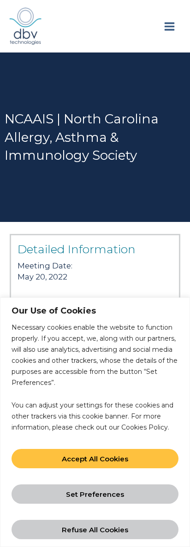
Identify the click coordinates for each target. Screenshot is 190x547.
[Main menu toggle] (169, 26)
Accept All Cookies (95, 458)
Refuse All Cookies (95, 529)
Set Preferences (95, 494)
